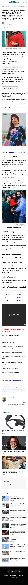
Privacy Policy (13, 575)
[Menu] (2, 2)
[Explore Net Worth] (14, 2)
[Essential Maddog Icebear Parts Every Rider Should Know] (14, 422)
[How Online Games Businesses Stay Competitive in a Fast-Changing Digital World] (5, 525)
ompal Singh (8, 22)
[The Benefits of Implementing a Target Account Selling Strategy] (5, 498)
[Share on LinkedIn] (9, 28)
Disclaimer (20, 575)
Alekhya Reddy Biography (17, 385)
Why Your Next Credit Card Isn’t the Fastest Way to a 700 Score (17, 511)
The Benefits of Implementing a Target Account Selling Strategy (17, 497)
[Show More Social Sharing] (12, 28)
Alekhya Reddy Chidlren (7, 387)
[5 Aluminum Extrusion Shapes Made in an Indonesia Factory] (5, 505)
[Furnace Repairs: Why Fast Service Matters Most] (5, 539)
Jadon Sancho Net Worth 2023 (16, 152)
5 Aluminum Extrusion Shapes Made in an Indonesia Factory (18, 504)
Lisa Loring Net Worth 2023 (15, 380)
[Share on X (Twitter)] (5, 28)
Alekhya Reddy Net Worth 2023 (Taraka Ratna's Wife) (12, 390)
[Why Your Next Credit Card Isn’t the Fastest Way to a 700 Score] (5, 512)
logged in (11, 484)
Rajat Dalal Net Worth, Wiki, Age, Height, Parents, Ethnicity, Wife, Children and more (13, 471)
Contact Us (14, 577)
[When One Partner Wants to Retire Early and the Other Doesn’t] (5, 553)
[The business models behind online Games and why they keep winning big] (5, 532)
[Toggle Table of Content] (15, 88)
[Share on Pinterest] (7, 28)
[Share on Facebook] (3, 28)
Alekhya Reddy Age (6, 385)
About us (6, 575)
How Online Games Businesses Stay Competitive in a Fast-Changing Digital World (18, 526)
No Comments (5, 24)
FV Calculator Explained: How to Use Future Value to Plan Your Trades (18, 545)
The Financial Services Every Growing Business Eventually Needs (18, 518)
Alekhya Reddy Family (18, 387)
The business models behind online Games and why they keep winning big (17, 532)
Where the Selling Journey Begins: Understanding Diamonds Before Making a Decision (17, 560)
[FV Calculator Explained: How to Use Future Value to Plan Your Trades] (5, 546)
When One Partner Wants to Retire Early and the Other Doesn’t (17, 552)
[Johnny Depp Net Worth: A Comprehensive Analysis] (14, 443)
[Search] (26, 2)
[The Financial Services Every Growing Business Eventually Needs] (5, 519)
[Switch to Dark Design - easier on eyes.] (24, 2)
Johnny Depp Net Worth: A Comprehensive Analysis (13, 451)
